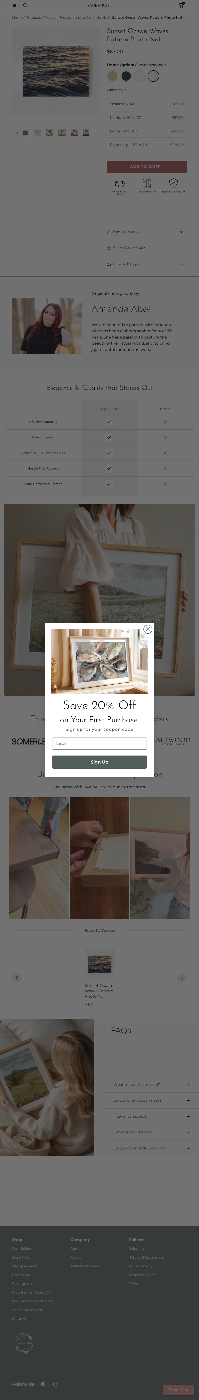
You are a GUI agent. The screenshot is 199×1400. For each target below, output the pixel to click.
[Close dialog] (148, 629)
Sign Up (99, 762)
